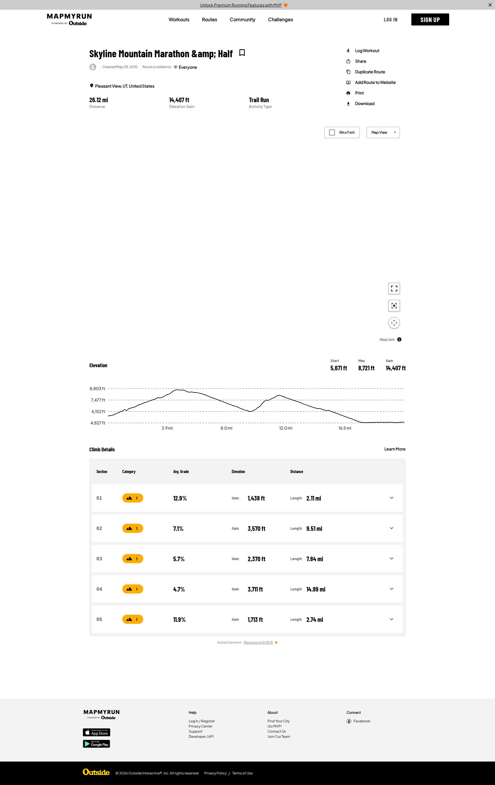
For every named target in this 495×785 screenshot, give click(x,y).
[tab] (179, 19)
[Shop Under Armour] (96, 773)
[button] (391, 19)
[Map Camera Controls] (394, 323)
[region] (247, 233)
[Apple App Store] (96, 733)
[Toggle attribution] (399, 339)
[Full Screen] (394, 288)
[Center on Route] (394, 305)
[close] (490, 5)
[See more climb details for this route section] (391, 498)
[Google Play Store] (96, 744)
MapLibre (387, 339)
